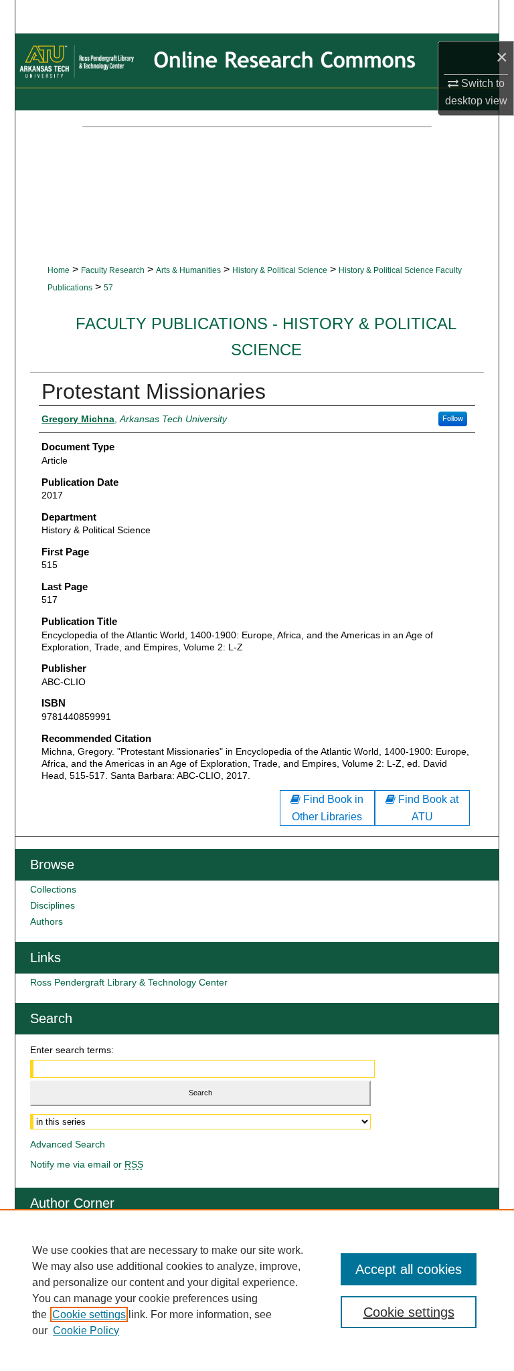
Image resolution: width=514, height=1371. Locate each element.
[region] (257, 1290)
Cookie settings (89, 1314)
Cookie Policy (86, 1330)
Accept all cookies (408, 1269)
